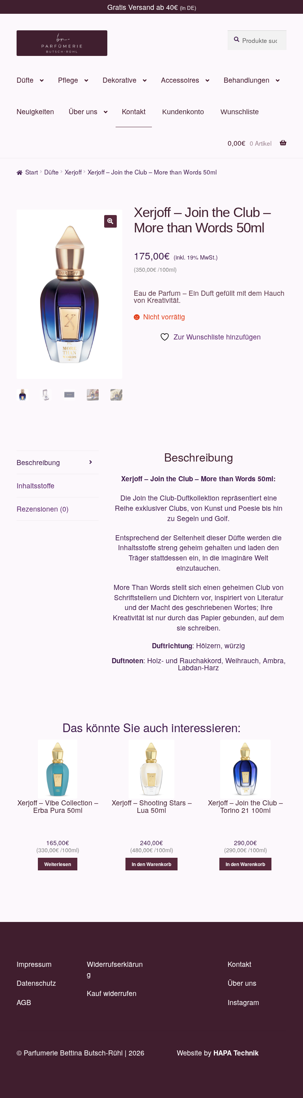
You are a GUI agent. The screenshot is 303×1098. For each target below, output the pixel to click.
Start (31, 171)
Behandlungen (246, 80)
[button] (110, 221)
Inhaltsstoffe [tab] (35, 485)
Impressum (34, 964)
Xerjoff (73, 171)
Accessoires (180, 80)
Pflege (68, 80)
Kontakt (134, 111)
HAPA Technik (236, 1052)
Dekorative (120, 80)
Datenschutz (36, 983)
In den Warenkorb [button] (151, 864)
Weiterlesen (57, 864)
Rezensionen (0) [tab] (43, 509)
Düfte (25, 80)
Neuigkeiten (35, 111)
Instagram (243, 1002)
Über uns (83, 111)
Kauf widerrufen (112, 993)
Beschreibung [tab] (38, 462)
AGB (24, 1002)
